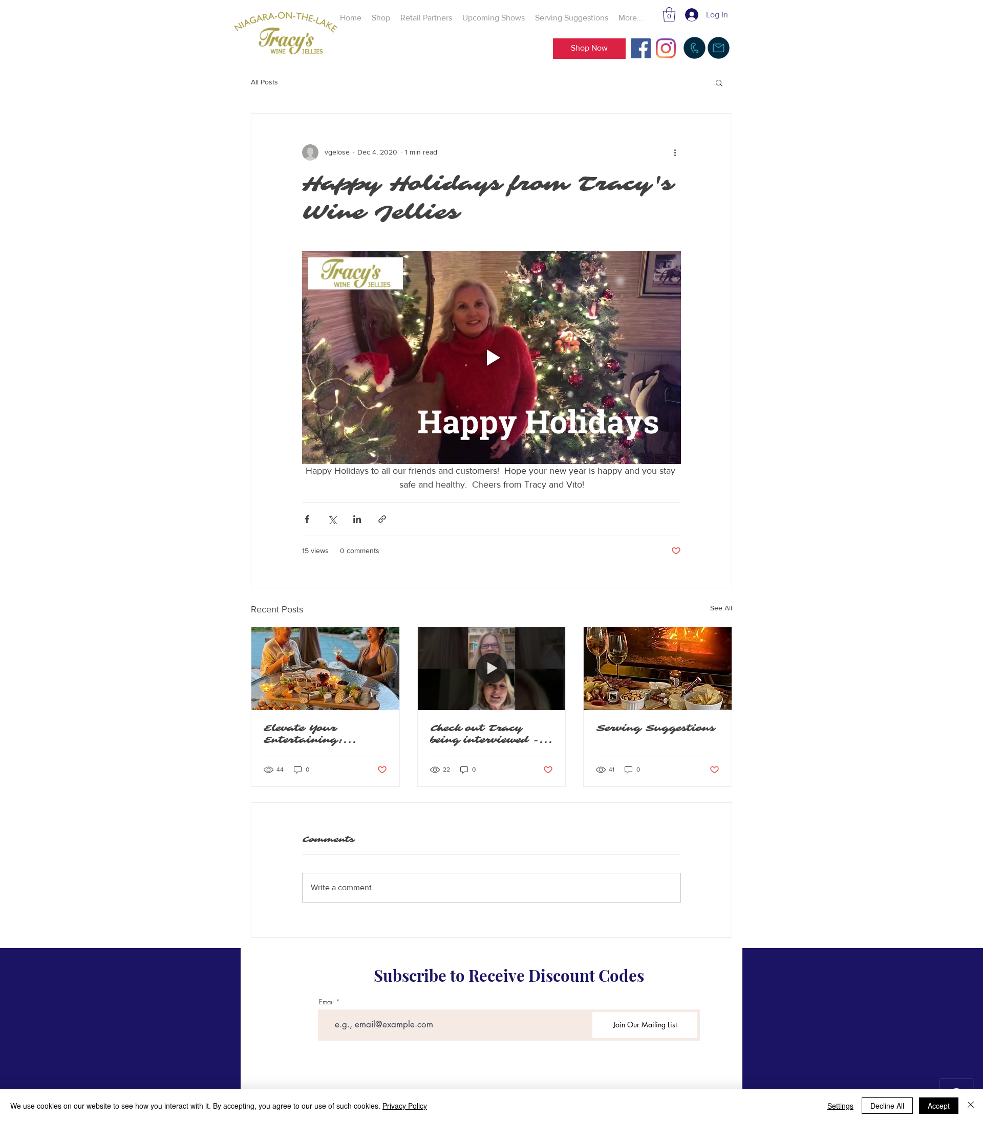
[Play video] (491, 357)
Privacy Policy (404, 1106)
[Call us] (694, 48)
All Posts (264, 82)
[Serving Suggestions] (658, 668)
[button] (669, 14)
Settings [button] (840, 1106)
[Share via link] (382, 519)
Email (326, 1002)
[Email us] (719, 48)
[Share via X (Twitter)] (332, 519)
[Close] (971, 1105)
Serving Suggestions (655, 728)
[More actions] (675, 152)
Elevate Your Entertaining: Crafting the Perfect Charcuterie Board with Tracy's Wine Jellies (319, 734)
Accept (939, 1106)
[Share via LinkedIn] (357, 519)
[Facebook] (641, 48)
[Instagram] (666, 48)
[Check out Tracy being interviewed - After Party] (492, 668)
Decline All (887, 1106)
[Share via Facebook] (307, 519)
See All (721, 608)
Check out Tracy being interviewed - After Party (485, 734)
